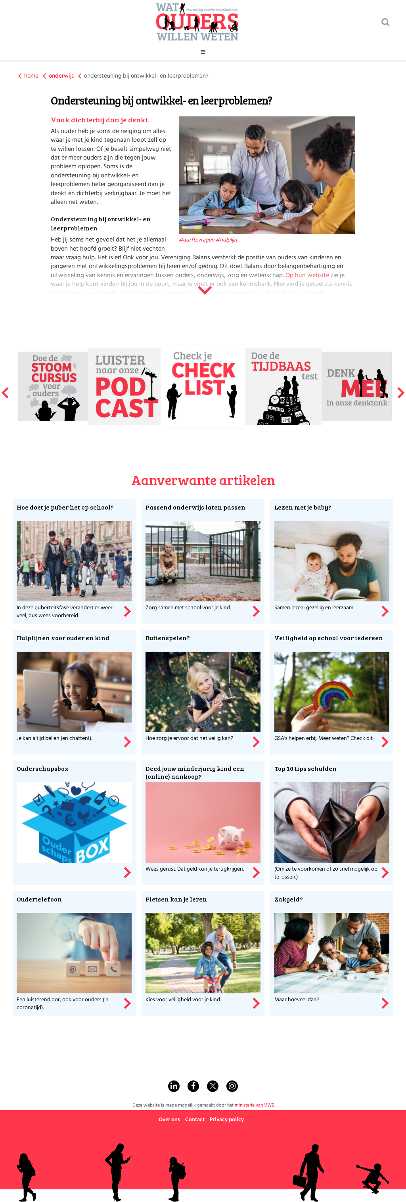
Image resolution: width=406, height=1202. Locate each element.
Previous (5, 390)
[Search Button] (385, 21)
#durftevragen (196, 240)
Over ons (169, 1120)
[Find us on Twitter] (212, 1086)
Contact (195, 1120)
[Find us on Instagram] (232, 1086)
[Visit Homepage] (197, 22)
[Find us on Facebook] (193, 1086)
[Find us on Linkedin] (174, 1086)
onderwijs (61, 76)
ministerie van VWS (254, 1105)
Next (401, 390)
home (31, 76)
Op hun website (308, 275)
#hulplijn (226, 240)
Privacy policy (227, 1120)
